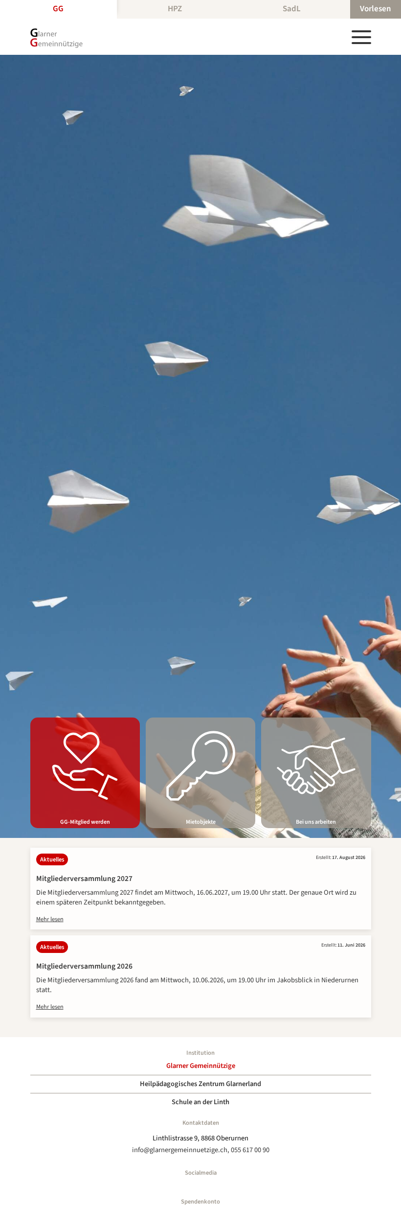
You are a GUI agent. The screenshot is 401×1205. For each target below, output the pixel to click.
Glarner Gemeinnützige (200, 1066)
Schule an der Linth (200, 1102)
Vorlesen (375, 9)
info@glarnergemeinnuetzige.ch (179, 1150)
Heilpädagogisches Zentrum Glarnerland (200, 1084)
